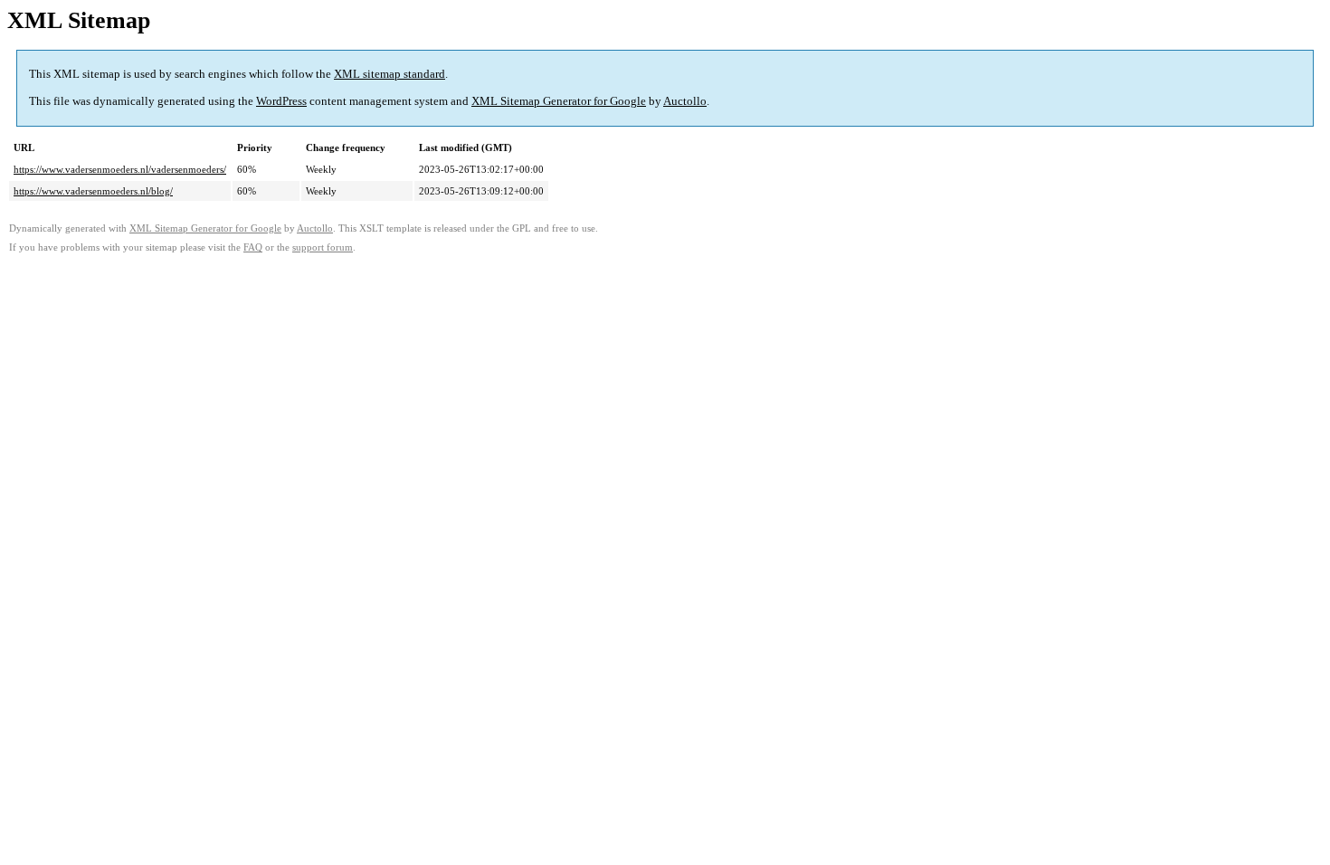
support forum (322, 247)
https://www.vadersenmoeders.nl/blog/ (93, 190)
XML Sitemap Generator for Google (558, 101)
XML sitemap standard (389, 74)
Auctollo (685, 101)
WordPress (281, 101)
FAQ (252, 247)
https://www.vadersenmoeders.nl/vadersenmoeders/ (120, 169)
